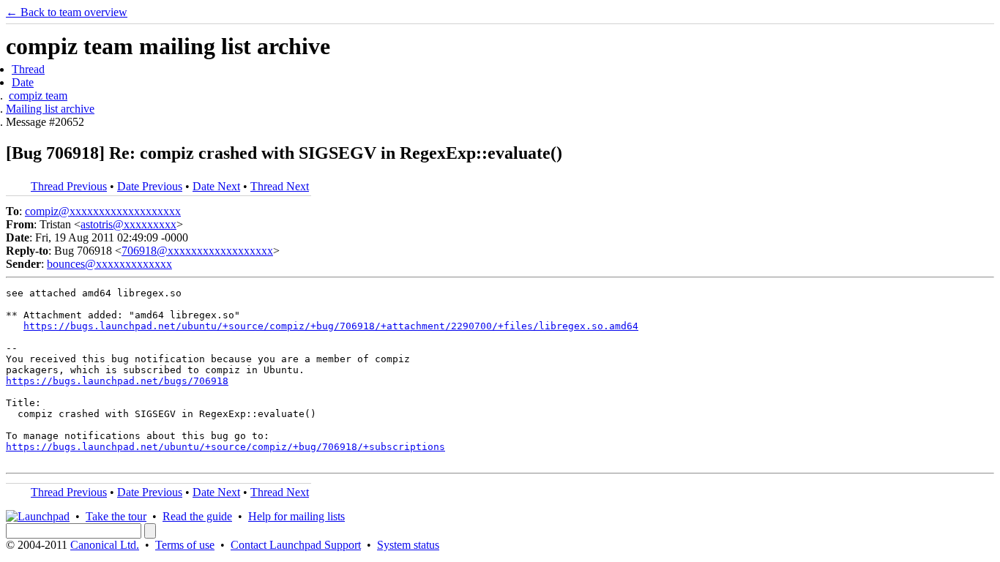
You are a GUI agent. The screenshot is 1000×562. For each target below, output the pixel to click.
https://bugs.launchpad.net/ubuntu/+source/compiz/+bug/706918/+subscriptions (225, 446)
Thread (28, 69)
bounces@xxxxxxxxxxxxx (109, 264)
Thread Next (279, 186)
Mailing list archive (50, 108)
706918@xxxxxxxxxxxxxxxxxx (197, 250)
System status (408, 545)
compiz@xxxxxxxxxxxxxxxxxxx (103, 211)
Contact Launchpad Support (296, 545)
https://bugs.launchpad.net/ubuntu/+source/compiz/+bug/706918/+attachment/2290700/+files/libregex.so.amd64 (330, 326)
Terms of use (184, 545)
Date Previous (149, 186)
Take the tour (116, 516)
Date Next (216, 186)
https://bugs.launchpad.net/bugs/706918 (117, 380)
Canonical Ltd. (104, 545)
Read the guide (197, 516)
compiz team (38, 95)
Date (23, 82)
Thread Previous (69, 186)
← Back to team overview (66, 12)
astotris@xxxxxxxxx (128, 224)
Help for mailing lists (296, 516)
